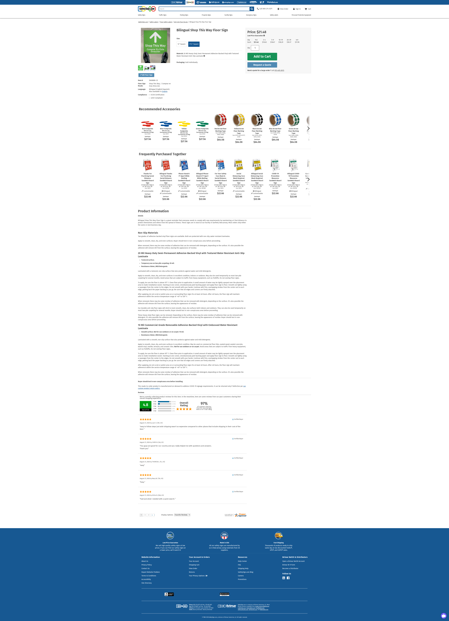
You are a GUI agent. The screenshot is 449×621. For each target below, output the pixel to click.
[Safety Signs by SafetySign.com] (147, 11)
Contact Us (145, 568)
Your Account (194, 561)
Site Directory (146, 583)
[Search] (252, 9)
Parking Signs (184, 15)
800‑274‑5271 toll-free (199, 604)
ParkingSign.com (250, 608)
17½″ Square (194, 44)
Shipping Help (243, 568)
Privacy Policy (146, 565)
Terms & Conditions (148, 576)
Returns (192, 572)
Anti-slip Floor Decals (181, 22)
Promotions (242, 579)
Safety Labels (154, 22)
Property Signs (206, 15)
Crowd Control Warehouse (262, 606)
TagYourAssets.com (243, 609)
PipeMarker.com (260, 608)
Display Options (167, 515)
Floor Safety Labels (166, 22)
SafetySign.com (143, 22)
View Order (193, 568)
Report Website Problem (150, 572)
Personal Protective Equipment (301, 15)
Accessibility (146, 579)
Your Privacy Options (197, 576)
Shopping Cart (194, 565)
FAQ (239, 565)
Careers (241, 576)
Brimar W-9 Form (288, 565)
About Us (144, 561)
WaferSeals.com (264, 609)
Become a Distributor (290, 568)
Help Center (242, 561)
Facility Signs (228, 15)
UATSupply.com (253, 609)
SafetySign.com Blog (245, 572)
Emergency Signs (251, 15)
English (164, 91)
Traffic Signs (163, 15)
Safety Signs (141, 15)
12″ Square (181, 44)
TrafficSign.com (242, 608)
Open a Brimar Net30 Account (293, 561)
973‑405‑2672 (279, 70)
